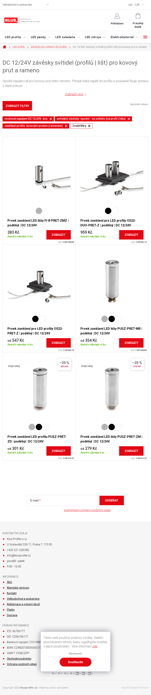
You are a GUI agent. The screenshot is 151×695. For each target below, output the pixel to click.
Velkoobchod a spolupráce (17, 4)
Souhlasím (75, 662)
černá (108, 210)
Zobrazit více (74, 94)
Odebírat (111, 500)
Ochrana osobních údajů (22, 664)
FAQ (9, 582)
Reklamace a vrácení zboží (23, 604)
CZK (137, 4)
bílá (115, 210)
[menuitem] (16, 37)
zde (95, 646)
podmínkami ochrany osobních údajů (87, 510)
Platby (11, 609)
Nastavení (75, 653)
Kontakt (12, 593)
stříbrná (39, 210)
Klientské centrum (18, 587)
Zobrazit (58, 234)
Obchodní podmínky (19, 658)
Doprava (12, 615)
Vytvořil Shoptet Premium (134, 687)
